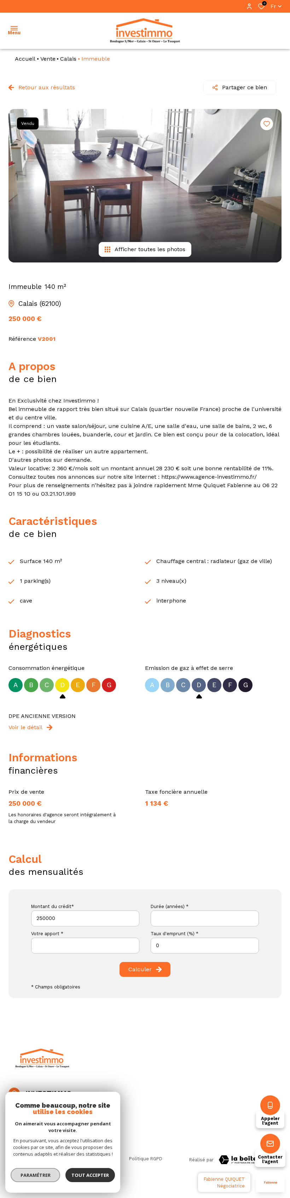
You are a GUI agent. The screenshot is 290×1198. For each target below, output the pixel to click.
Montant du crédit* (52, 906)
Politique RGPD (145, 1158)
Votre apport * (47, 933)
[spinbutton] (205, 946)
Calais (68, 58)
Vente (48, 58)
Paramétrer (36, 1175)
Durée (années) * (169, 906)
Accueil (25, 58)
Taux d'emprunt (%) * (174, 933)
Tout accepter (90, 1175)
